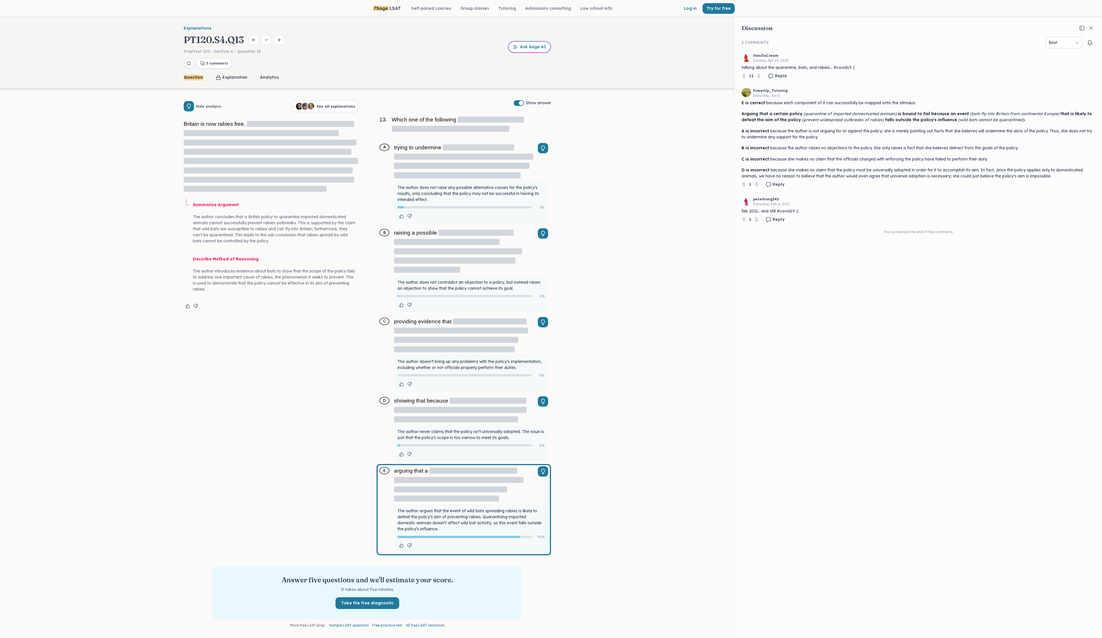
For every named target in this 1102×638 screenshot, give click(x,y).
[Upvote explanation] (188, 306)
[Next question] (279, 40)
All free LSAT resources (425, 625)
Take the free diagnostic (367, 603)
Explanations (198, 28)
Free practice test (387, 625)
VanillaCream (765, 55)
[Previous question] (254, 40)
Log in (690, 8)
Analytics (269, 77)
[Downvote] (759, 76)
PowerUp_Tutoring (770, 90)
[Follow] (1090, 43)
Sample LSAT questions (349, 625)
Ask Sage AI (533, 46)
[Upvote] (744, 76)
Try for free (719, 8)
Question (193, 77)
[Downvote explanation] (196, 306)
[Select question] (266, 40)
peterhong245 (766, 199)
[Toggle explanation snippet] (543, 148)
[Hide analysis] (189, 106)
